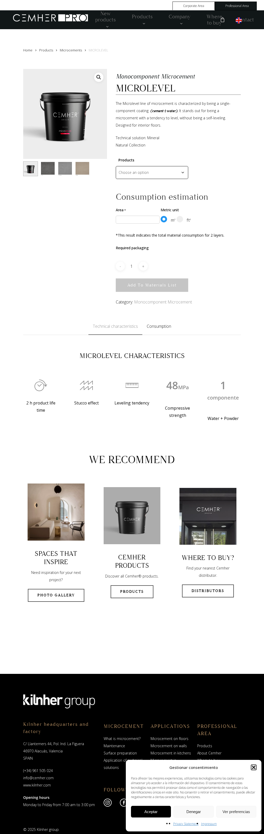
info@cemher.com (38, 777)
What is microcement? (122, 738)
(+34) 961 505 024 (38, 770)
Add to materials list (152, 285)
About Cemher (209, 753)
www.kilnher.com (37, 785)
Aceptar (151, 811)
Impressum (209, 824)
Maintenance (114, 745)
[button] (253, 767)
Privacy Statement (186, 824)
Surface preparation (120, 753)
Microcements (71, 50)
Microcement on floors (169, 738)
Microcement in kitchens (171, 753)
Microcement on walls (169, 745)
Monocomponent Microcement (163, 302)
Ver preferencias (236, 811)
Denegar (193, 811)
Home (27, 50)
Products (46, 50)
